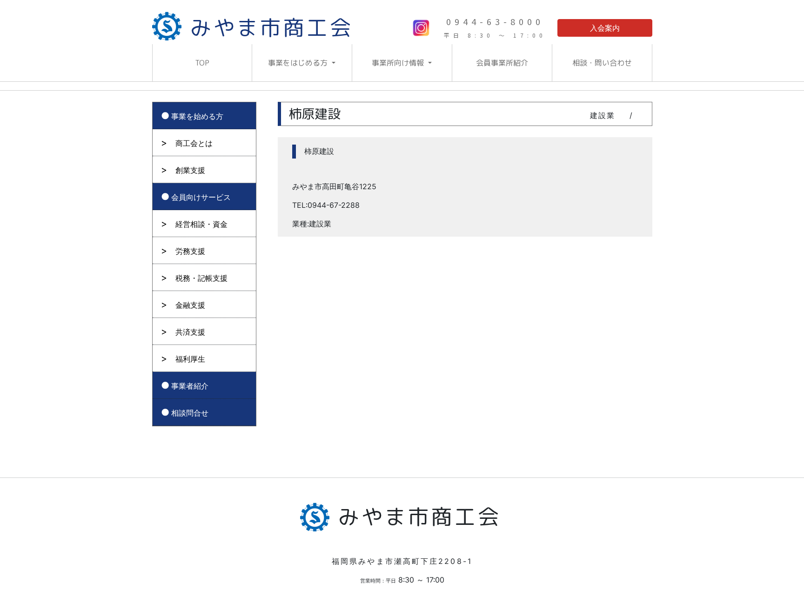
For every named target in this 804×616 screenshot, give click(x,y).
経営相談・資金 (201, 224)
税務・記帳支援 (201, 278)
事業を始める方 (197, 116)
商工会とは (194, 143)
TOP (202, 63)
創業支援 (190, 170)
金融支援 (190, 305)
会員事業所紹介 (502, 63)
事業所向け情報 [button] (399, 63)
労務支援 (190, 251)
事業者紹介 (189, 386)
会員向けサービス (201, 197)
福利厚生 (190, 359)
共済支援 (190, 332)
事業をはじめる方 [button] (298, 63)
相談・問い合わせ (602, 63)
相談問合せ (189, 412)
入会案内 (605, 28)
